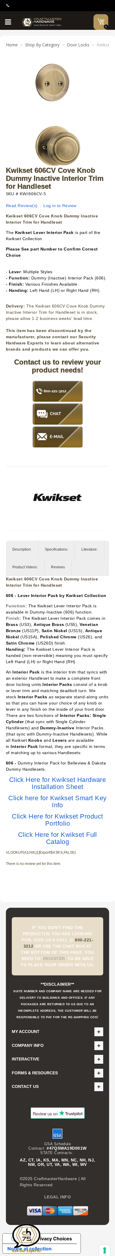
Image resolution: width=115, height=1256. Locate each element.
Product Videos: (25, 567)
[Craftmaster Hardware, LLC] (42, 22)
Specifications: (56, 549)
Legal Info (57, 1197)
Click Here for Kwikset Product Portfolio (57, 820)
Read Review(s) (22, 205)
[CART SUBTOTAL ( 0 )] (100, 21)
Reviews (58, 567)
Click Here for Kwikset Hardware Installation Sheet (57, 783)
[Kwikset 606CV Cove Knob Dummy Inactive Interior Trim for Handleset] (57, 66)
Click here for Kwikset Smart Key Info (57, 801)
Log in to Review (60, 205)
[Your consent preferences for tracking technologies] (104, 1250)
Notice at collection (29, 1249)
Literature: (89, 549)
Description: (22, 549)
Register (54, 958)
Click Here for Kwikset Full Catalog (57, 838)
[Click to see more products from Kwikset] (57, 497)
